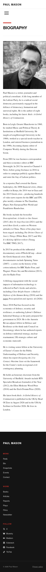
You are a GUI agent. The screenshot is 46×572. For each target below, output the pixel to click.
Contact (6, 477)
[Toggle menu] (6, 13)
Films (5, 510)
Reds (5, 458)
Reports (6, 500)
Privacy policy (37, 566)
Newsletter (7, 514)
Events (6, 472)
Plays (5, 505)
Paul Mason (12, 4)
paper (5, 298)
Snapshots (7, 468)
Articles (6, 496)
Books (5, 491)
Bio (4, 463)
